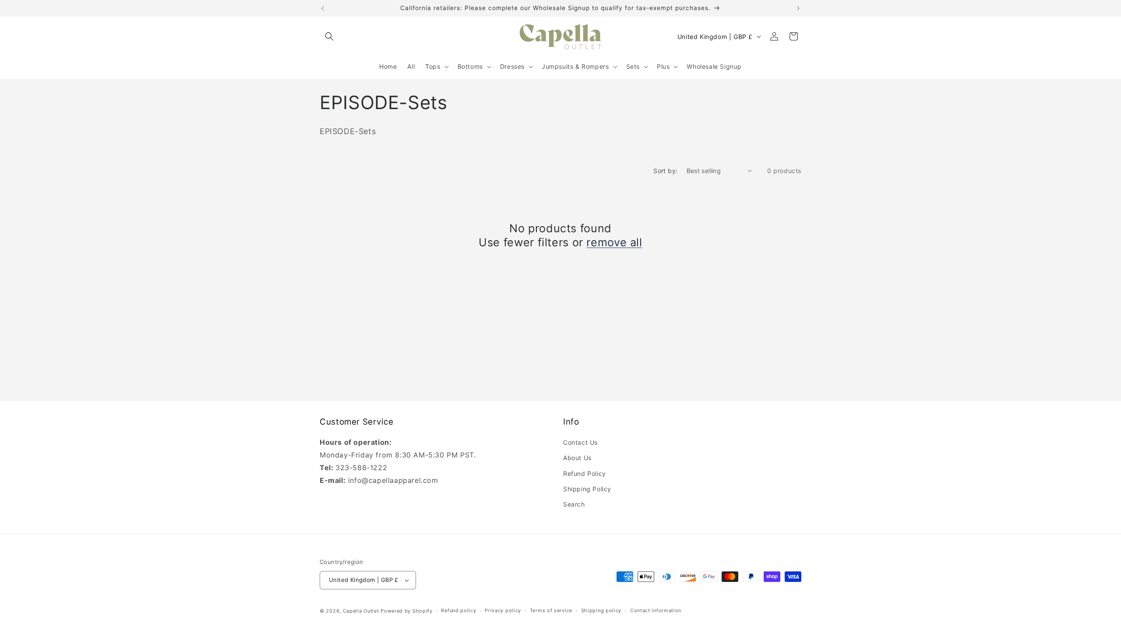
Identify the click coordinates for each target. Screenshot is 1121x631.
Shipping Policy (587, 489)
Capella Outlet (361, 611)
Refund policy (458, 610)
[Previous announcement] (322, 8)
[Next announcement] (798, 8)
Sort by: (665, 170)
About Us (577, 457)
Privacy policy (503, 610)
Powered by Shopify (407, 611)
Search (574, 504)
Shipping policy (601, 610)
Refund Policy (584, 473)
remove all (614, 242)
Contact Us (580, 442)
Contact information (655, 610)
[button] (329, 36)
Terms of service (551, 610)
